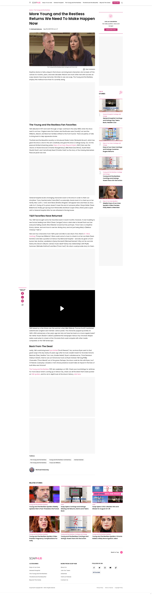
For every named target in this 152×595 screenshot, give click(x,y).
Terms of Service (109, 587)
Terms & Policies (66, 577)
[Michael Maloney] (32, 469)
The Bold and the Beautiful (90, 2)
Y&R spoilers (36, 374)
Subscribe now (111, 30)
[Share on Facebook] (22, 293)
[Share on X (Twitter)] (22, 297)
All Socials (96, 572)
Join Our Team (65, 570)
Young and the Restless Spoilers (38, 504)
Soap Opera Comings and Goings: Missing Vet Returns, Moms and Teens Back (75, 509)
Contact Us (64, 580)
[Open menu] (30, 2)
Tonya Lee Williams (54, 462)
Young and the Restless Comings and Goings (74, 534)
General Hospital (58, 2)
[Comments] (22, 304)
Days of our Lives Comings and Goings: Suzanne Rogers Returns (112, 149)
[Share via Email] (22, 301)
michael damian (78, 460)
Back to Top (115, 552)
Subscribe (116, 2)
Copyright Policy (119, 587)
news (62, 504)
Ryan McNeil (53, 350)
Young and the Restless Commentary (60, 460)
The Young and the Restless (73, 2)
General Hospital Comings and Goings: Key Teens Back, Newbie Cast (112, 120)
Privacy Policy (100, 587)
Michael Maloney (36, 29)
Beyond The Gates (105, 2)
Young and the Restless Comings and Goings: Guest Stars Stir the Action (112, 178)
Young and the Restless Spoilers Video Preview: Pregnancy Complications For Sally (43, 538)
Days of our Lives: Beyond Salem (65, 145)
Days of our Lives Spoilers (110, 201)
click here (77, 374)
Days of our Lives (47, 2)
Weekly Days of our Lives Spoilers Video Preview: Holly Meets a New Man (112, 205)
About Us (64, 567)
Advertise (64, 574)
